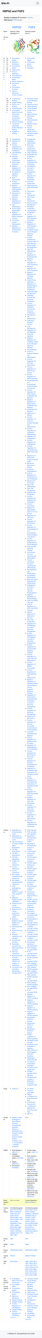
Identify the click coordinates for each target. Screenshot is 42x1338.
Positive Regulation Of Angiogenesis (31, 442)
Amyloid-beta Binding (16, 100)
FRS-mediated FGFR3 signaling (32, 976)
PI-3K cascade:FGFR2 (32, 960)
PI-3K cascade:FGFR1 (32, 953)
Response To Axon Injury (31, 482)
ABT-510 (30, 1114)
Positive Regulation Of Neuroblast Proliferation (31, 177)
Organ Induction (32, 153)
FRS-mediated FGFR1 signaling (32, 956)
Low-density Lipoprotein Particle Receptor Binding (17, 127)
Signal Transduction (31, 194)
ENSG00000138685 (31, 1250)
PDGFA (12, 1229)
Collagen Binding (17, 1302)
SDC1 (34, 1229)
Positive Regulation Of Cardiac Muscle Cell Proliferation (32, 541)
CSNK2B (28, 1216)
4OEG (27, 1273)
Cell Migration (31, 1300)
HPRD (15, 20)
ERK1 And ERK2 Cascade (32, 601)
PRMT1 (30, 1225)
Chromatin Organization (31, 182)
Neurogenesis (31, 315)
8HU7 (27, 1275)
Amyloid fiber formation (16, 941)
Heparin (29, 1094)
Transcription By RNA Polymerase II (32, 187)
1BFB (31, 1261)
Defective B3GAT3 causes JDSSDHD (17, 899)
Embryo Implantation (16, 182)
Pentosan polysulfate (30, 1091)
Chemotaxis (31, 191)
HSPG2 (16, 27)
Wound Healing (32, 349)
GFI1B (12, 1221)
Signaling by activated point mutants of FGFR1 (31, 839)
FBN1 (16, 1217)
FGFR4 (32, 1219)
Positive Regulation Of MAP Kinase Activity (31, 370)
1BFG (31, 1263)
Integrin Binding (17, 102)
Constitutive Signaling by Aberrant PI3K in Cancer (32, 895)
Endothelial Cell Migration (32, 410)
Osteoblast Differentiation (31, 142)
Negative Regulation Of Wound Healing (32, 597)
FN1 (21, 1219)
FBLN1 (16, 1216)
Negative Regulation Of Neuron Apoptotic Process (17, 215)
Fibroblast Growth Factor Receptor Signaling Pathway (32, 233)
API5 (26, 1210)
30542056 (30, 1158)
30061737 (15, 1152)
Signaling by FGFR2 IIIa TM (32, 1059)
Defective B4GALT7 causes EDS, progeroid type (17, 893)
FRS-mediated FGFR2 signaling (32, 968)
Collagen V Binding (15, 132)
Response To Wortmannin (31, 717)
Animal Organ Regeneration (16, 209)
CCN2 (12, 1214)
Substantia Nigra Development (32, 292)
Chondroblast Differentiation (31, 576)
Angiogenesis (16, 139)
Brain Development (16, 179)
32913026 (20, 1158)
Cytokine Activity (32, 104)
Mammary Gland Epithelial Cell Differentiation (32, 581)
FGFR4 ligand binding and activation (31, 853)
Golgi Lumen (16, 70)
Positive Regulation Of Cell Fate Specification (31, 362)
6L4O (35, 1273)
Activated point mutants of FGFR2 (32, 888)
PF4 (26, 1225)
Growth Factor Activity (31, 111)
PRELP (12, 1231)
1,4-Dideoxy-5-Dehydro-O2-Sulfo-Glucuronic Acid (32, 1109)
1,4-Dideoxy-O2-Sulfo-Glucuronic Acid (32, 1098)
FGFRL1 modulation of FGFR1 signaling (32, 1037)
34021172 (35, 1152)
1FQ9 (31, 1267)
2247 (26, 1239)
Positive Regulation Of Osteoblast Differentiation (31, 431)
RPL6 (27, 1227)
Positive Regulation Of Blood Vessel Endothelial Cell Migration (32, 394)
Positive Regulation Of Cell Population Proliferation (32, 217)
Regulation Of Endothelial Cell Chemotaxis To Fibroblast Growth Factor (32, 772)
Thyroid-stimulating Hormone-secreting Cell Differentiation (31, 564)
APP (11, 1210)
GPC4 (27, 1223)
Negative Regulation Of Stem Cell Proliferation (31, 800)
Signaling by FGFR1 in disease (31, 1025)
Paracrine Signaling (30, 335)
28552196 (15, 1164)
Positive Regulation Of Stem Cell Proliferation (31, 808)
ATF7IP (15, 1210)
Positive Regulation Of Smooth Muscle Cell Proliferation (32, 476)
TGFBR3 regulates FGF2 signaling (32, 1073)
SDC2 (27, 1231)
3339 (11, 1239)
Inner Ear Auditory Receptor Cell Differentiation (32, 354)
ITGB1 (12, 1225)
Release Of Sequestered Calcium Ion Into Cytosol (32, 511)
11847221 (30, 17)
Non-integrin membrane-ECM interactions (17, 876)
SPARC (12, 1233)
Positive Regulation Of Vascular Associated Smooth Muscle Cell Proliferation (32, 725)
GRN (16, 1221)
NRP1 (36, 1223)
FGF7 (12, 1219)
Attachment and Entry (17, 928)
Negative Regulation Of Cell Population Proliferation (16, 188)
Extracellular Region (16, 59)
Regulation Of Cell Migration (31, 331)
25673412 (30, 1196)
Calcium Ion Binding (15, 105)
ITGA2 (20, 1223)
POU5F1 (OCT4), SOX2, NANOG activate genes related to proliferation (32, 903)
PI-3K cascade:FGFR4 (32, 991)
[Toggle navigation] (38, 3)
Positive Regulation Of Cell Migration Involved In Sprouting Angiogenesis (31, 638)
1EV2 (35, 1265)
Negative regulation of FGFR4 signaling (32, 1013)
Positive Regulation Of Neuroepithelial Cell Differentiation (31, 674)
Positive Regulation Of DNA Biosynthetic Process (32, 792)
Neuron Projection (17, 81)
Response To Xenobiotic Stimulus (16, 195)
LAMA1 (17, 1225)
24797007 (30, 1168)
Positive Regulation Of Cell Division (31, 521)
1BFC (35, 1261)
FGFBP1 (17, 1219)
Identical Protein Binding (32, 125)
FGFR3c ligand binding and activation (32, 865)
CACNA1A (17, 1212)
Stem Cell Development (31, 489)
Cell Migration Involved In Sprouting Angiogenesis (31, 169)
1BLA (35, 1263)
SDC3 (31, 1231)
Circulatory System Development (16, 222)
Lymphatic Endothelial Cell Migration (32, 734)
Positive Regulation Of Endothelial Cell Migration (32, 256)
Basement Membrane (15, 63)
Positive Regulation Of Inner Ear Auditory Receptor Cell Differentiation (32, 422)
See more (13, 1317)
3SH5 (15, 1261)
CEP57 (27, 1212)
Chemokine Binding (30, 117)
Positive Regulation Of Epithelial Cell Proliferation (31, 499)
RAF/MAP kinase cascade (32, 1041)
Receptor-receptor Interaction (32, 134)
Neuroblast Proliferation (31, 208)
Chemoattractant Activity (32, 121)
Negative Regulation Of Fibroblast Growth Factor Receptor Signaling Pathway (32, 343)
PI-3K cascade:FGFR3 (32, 980)
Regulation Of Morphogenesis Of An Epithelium (32, 747)
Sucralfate (30, 1089)
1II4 (34, 1267)
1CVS (31, 1265)
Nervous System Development (32, 204)
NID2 (19, 1227)
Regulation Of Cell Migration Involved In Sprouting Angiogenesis (31, 627)
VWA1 (15, 1235)
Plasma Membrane (15, 73)
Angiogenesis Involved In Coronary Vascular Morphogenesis (32, 589)
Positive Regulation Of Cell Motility (16, 1313)
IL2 (35, 1202)
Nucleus (29, 66)
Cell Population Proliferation (32, 211)
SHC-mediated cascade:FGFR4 (32, 987)
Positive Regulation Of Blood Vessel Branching (31, 754)
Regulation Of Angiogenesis (31, 437)
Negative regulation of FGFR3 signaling (32, 1008)
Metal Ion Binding (17, 122)
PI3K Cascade (31, 830)
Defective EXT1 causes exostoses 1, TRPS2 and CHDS (17, 913)
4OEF (35, 1271)
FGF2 (31, 27)
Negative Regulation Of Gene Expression (32, 268)
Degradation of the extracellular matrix (17, 832)
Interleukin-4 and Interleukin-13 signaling (32, 1046)
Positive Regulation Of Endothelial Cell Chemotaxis (32, 823)
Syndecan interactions (30, 910)
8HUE (31, 1275)
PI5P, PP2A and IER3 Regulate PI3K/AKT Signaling (32, 1053)
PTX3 (35, 1225)
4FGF (27, 1271)
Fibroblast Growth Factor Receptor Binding (32, 100)
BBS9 (27, 1202)
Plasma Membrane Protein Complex (17, 93)
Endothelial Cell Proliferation (32, 155)
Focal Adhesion (17, 76)
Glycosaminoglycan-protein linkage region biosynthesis (17, 844)
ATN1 (20, 1210)
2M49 (35, 1269)
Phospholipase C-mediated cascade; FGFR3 (32, 932)
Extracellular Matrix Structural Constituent (17, 1281)
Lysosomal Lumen (15, 84)
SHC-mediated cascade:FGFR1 (32, 949)
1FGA (27, 1267)
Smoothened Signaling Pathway (16, 174)
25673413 (31, 1162)
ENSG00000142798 (16, 1250)
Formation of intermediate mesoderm (31, 1064)
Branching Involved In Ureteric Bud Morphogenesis (32, 148)
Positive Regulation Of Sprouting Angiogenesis (31, 711)
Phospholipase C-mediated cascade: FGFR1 (32, 921)
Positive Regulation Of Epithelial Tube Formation (31, 740)
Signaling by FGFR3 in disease (31, 1031)
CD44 (35, 1210)
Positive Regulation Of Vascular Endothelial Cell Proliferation (32, 762)
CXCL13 (33, 1216)
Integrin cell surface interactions (15, 863)
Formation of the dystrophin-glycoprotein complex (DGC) (17, 970)
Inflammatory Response (16, 163)
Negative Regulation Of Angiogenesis (16, 201)
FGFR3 (27, 1219)
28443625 (30, 1189)
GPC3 (33, 1221)
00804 (12, 1244)
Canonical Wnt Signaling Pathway (31, 548)
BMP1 (12, 1212)
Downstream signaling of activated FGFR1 (32, 944)
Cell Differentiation (16, 206)
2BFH (27, 1269)
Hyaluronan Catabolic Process (30, 322)
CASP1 (31, 1210)
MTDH (12, 1227)
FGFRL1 (27, 1221)
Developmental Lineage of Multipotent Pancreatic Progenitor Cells (32, 1081)
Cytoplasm (30, 68)
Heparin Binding (32, 114)
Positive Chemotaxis (31, 505)
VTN (31, 1233)
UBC (11, 1235)
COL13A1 (17, 1214)
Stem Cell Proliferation (31, 621)
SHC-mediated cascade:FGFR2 (32, 964)
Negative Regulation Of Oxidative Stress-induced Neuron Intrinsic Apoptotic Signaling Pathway (32, 686)
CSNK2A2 (35, 1214)
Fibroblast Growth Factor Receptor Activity (32, 1296)
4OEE (31, 1271)
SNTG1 (35, 1231)
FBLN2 (12, 1217)
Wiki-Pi (5, 3)
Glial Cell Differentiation (31, 250)
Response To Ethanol (31, 414)
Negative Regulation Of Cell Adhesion (16, 168)
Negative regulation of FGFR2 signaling (32, 1002)
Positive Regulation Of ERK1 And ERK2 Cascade (32, 607)
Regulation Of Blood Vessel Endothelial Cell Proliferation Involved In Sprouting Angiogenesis (32, 701)
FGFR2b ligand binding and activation (32, 882)
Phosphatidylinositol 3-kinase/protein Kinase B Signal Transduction (32, 384)
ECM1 (12, 1216)
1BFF (27, 1263)
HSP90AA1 (13, 1223)
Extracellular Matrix (16, 78)
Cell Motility (30, 1313)
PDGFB (17, 1229)
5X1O (31, 1273)
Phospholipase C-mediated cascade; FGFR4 (32, 938)
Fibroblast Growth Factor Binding (32, 1280)
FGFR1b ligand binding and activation (32, 859)
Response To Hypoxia (16, 142)
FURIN (31, 1202)
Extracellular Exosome (16, 88)
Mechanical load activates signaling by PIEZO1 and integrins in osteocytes (17, 960)
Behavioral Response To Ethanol (31, 465)
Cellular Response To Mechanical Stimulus (31, 615)
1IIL (37, 1267)
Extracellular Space (16, 67)
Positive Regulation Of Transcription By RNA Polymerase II (32, 450)
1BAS (27, 1261)
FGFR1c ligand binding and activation (32, 871)
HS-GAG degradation (15, 858)
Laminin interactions (15, 868)
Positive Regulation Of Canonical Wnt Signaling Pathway (31, 649)
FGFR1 (33, 1217)
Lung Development (31, 327)
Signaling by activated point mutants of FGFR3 (31, 846)
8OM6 (35, 1275)
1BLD (27, 1265)
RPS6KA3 (28, 1229)
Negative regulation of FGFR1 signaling (32, 996)
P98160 (12, 1256)
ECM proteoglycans (16, 887)
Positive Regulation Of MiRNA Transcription (31, 665)
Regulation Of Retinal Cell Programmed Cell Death (32, 458)
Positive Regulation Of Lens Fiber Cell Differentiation (32, 657)
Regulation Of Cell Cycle (31, 516)
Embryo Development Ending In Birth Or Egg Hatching (32, 240)
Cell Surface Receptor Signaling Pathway (31, 1285)
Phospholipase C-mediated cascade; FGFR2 (32, 927)
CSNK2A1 (28, 1214)
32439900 (15, 1168)
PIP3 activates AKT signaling (31, 833)
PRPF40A (18, 1231)
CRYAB (32, 1212)
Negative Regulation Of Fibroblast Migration (31, 275)
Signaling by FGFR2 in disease (31, 1019)
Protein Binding (17, 108)
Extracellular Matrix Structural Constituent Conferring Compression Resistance (17, 115)
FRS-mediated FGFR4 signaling (32, 983)
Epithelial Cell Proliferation (31, 493)
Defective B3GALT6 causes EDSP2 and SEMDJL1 (17, 922)
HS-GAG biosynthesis (16, 850)
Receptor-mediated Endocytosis (16, 158)
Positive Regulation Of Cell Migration (16, 1306)
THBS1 (27, 1233)
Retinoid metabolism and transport (17, 936)
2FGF (31, 1269)
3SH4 (12, 1261)
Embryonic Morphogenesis (32, 470)
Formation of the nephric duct (32, 1068)
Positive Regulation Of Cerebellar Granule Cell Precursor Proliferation (31, 308)
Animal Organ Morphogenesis (32, 246)
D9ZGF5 (27, 1256)
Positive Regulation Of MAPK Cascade (32, 376)
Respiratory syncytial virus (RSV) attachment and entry (17, 947)
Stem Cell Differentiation (31, 486)
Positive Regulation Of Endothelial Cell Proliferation (17, 148)
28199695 (34, 1171)
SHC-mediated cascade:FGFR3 (32, 972)
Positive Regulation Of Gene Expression (32, 263)
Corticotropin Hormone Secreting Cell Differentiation (31, 555)
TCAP (17, 1233)
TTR (20, 1233)
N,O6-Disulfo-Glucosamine (31, 1103)
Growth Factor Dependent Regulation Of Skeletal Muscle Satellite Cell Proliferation (32, 285)
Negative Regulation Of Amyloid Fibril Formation (16, 229)
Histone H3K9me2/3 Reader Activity (32, 129)
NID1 (16, 1227)
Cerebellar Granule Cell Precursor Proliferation (31, 298)
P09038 (33, 1256)
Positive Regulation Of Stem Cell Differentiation (31, 816)
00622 (27, 1244)
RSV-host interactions (15, 953)
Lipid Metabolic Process (16, 154)
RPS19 (31, 1227)
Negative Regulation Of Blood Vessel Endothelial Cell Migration (32, 403)
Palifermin (15, 1089)
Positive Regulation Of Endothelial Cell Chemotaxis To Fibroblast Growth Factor (32, 783)
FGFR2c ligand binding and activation (32, 876)
